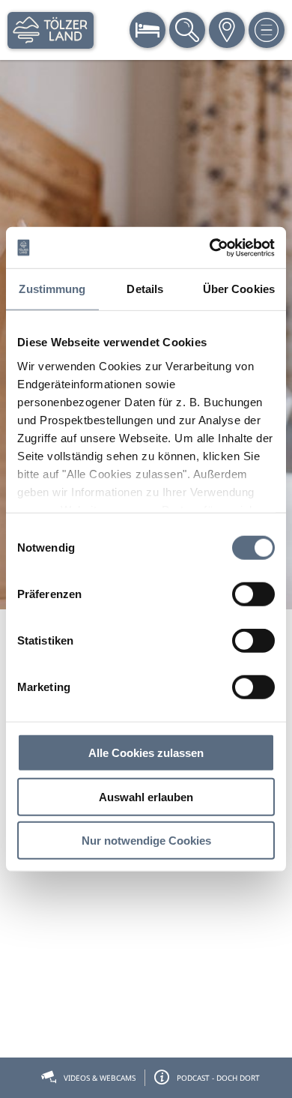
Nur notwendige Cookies (146, 840)
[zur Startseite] (50, 30)
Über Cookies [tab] (239, 289)
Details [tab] (145, 289)
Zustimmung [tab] (52, 289)
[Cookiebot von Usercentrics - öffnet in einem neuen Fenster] (210, 247)
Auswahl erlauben (146, 796)
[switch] (253, 594)
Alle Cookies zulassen (146, 752)
